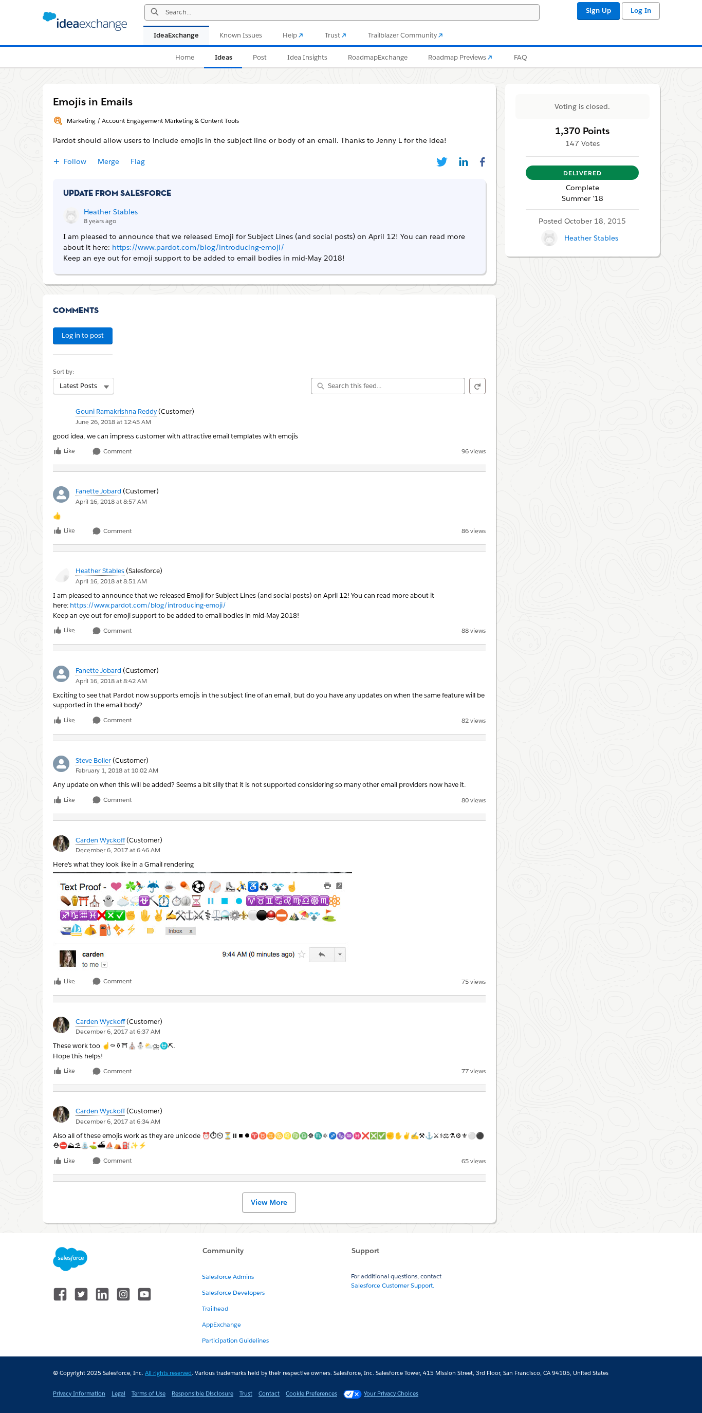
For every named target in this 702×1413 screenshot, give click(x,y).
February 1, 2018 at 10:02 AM (117, 770)
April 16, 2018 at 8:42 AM (111, 680)
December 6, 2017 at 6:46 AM (118, 850)
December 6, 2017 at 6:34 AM (118, 1121)
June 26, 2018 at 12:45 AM (113, 421)
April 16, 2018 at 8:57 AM (111, 501)
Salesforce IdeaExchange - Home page (85, 21)
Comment (117, 451)
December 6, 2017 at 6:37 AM (118, 1031)
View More (269, 1202)
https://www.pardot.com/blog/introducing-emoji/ (148, 605)
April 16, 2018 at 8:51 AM (111, 581)
